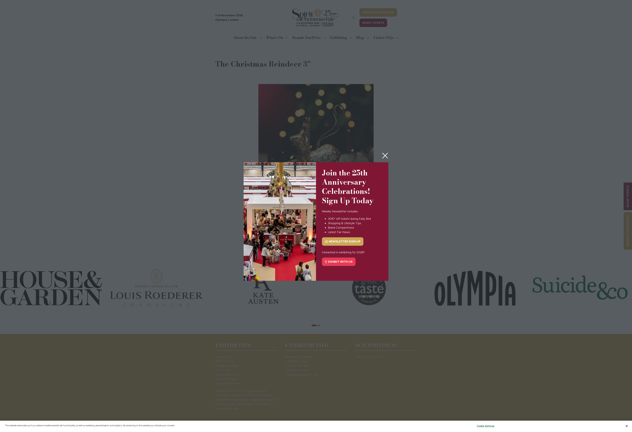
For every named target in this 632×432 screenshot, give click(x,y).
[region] (316, 426)
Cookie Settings (485, 426)
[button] (385, 155)
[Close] (626, 426)
